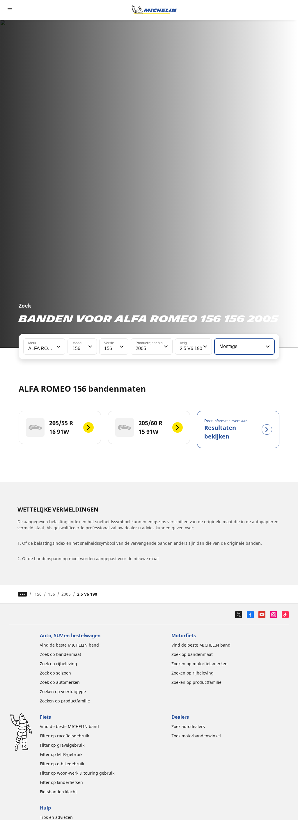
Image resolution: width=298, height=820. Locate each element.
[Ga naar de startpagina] (154, 10)
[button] (58, 346)
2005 (66, 594)
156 (38, 594)
